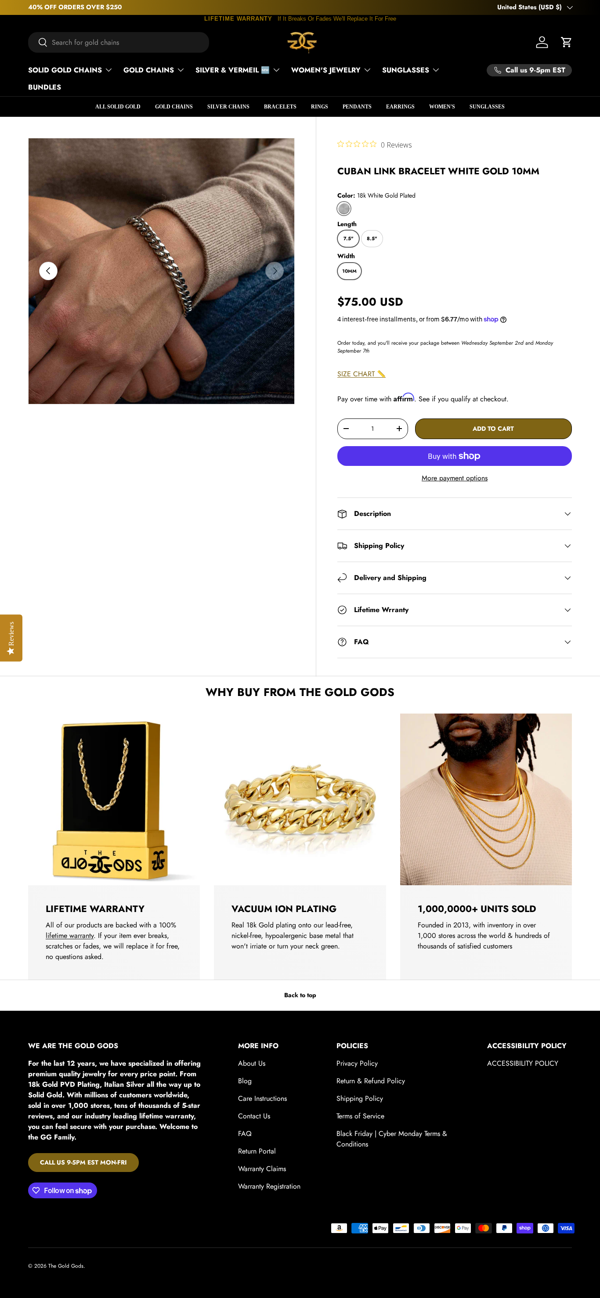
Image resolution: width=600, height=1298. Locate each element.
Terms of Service (360, 1116)
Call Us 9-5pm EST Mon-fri (83, 1162)
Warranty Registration (269, 1186)
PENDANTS (357, 107)
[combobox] (118, 42)
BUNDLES (44, 87)
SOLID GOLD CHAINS (65, 70)
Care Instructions (262, 1098)
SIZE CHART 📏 (361, 374)
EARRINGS (400, 107)
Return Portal (257, 1151)
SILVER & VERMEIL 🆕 (232, 70)
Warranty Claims (262, 1169)
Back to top (300, 995)
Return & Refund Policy (370, 1081)
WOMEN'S (442, 107)
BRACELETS (280, 107)
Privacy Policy (357, 1063)
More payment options (455, 478)
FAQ (245, 1134)
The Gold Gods (65, 1266)
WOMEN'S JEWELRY (326, 70)
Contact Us (254, 1116)
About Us (251, 1063)
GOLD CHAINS (148, 70)
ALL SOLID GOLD (118, 107)
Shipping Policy (359, 1098)
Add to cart (493, 428)
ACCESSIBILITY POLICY (522, 1063)
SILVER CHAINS (228, 107)
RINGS (319, 107)
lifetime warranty (70, 935)
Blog (245, 1081)
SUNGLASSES (405, 70)
